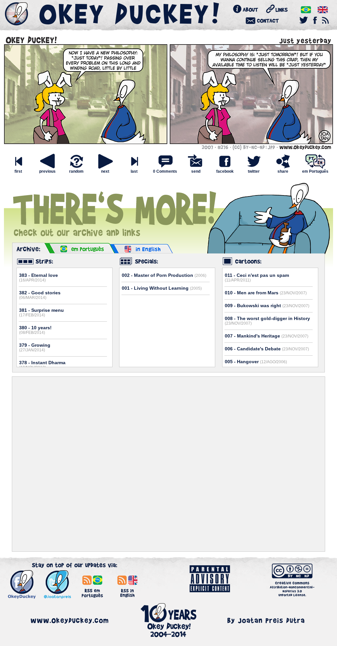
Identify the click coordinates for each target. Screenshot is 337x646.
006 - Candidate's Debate (267, 348)
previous (47, 171)
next (105, 171)
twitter (254, 171)
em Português (315, 171)
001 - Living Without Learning (162, 288)
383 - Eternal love (38, 277)
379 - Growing (34, 347)
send (195, 171)
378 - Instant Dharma (42, 365)
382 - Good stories (40, 295)
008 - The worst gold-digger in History (267, 321)
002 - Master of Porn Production (164, 275)
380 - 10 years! (35, 330)
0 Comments (165, 171)
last (134, 171)
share (282, 171)
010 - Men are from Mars (266, 292)
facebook (225, 171)
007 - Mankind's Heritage (266, 335)
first (18, 171)
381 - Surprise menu (41, 312)
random (76, 171)
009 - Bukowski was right (267, 305)
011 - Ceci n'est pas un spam (257, 277)
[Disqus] (168, 464)
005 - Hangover (256, 361)
